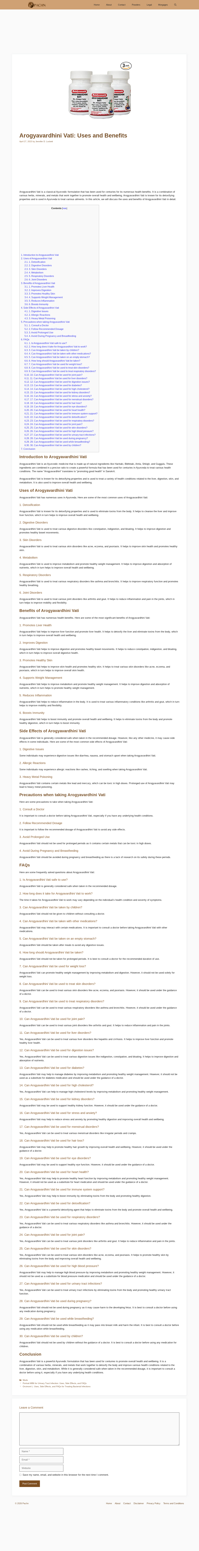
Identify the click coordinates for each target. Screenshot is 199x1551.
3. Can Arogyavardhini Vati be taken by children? (51, 350)
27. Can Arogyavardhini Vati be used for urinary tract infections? (60, 434)
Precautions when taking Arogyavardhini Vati (45, 322)
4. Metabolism (33, 272)
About (109, 4)
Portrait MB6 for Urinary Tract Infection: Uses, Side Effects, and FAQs (55, 1383)
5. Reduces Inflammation (39, 300)
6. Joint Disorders (35, 279)
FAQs (25, 339)
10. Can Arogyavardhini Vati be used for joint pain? (53, 374)
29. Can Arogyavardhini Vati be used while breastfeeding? (57, 441)
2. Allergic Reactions (37, 315)
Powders (136, 4)
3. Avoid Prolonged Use (38, 332)
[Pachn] (35, 4)
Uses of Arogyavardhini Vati (36, 258)
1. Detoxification (34, 262)
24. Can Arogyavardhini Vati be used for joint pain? (53, 424)
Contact (121, 4)
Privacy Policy (153, 1503)
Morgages (163, 4)
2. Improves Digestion (37, 290)
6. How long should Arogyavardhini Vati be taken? (52, 360)
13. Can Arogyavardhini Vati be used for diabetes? (53, 385)
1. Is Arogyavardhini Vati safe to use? (45, 343)
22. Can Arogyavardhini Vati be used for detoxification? (55, 417)
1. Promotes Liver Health (39, 286)
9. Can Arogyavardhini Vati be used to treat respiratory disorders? (60, 371)
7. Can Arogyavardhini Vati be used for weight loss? (53, 364)
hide (65, 208)
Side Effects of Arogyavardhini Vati (40, 307)
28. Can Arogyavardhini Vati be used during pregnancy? (56, 438)
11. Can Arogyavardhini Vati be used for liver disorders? (55, 378)
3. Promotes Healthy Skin (39, 293)
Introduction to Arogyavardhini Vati (40, 255)
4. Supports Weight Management (43, 297)
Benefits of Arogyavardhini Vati (38, 283)
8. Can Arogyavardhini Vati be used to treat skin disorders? (56, 367)
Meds (25, 1380)
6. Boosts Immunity (36, 304)
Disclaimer (139, 1503)
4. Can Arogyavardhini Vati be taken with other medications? (57, 353)
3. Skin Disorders (35, 269)
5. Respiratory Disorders (39, 276)
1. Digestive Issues (36, 311)
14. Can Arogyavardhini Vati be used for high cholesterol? (56, 389)
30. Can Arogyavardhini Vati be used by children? (52, 445)
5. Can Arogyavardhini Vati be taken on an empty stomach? (57, 357)
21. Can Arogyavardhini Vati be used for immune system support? (60, 413)
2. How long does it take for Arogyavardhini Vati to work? (55, 346)
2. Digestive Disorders (38, 265)
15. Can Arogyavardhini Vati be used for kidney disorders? (57, 392)
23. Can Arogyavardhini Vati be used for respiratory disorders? (59, 420)
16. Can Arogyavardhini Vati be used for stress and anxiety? (58, 396)
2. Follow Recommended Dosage (44, 329)
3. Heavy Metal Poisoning (39, 318)
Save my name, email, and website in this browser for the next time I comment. (66, 1474)
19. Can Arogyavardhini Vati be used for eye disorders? (55, 406)
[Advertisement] (99, 32)
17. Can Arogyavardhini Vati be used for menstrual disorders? (58, 399)
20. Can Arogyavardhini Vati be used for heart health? (54, 410)
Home (97, 4)
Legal (149, 4)
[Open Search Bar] (175, 4)
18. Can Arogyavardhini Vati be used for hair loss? (53, 403)
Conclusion (28, 449)
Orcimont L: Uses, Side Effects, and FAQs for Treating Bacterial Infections (56, 1386)
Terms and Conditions (173, 1503)
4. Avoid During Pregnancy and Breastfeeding (50, 336)
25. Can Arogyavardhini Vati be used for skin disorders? (55, 427)
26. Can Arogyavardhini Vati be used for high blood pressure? (59, 431)
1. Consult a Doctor (36, 325)
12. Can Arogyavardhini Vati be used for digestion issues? (57, 381)
